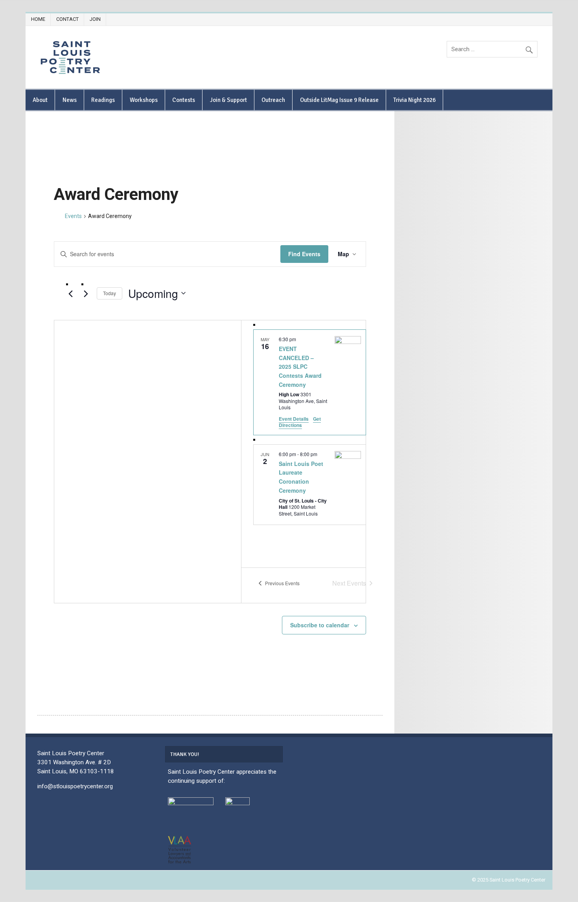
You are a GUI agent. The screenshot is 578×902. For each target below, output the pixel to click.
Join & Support (228, 100)
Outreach (273, 100)
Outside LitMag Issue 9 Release (339, 100)
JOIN (95, 19)
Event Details (294, 418)
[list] (309, 444)
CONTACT (67, 19)
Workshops (144, 100)
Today (109, 293)
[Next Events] (86, 293)
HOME (38, 19)
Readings (103, 100)
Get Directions (300, 422)
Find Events (304, 254)
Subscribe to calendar (319, 625)
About (40, 100)
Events (73, 216)
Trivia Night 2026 (414, 100)
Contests (183, 100)
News (70, 100)
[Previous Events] (70, 293)
